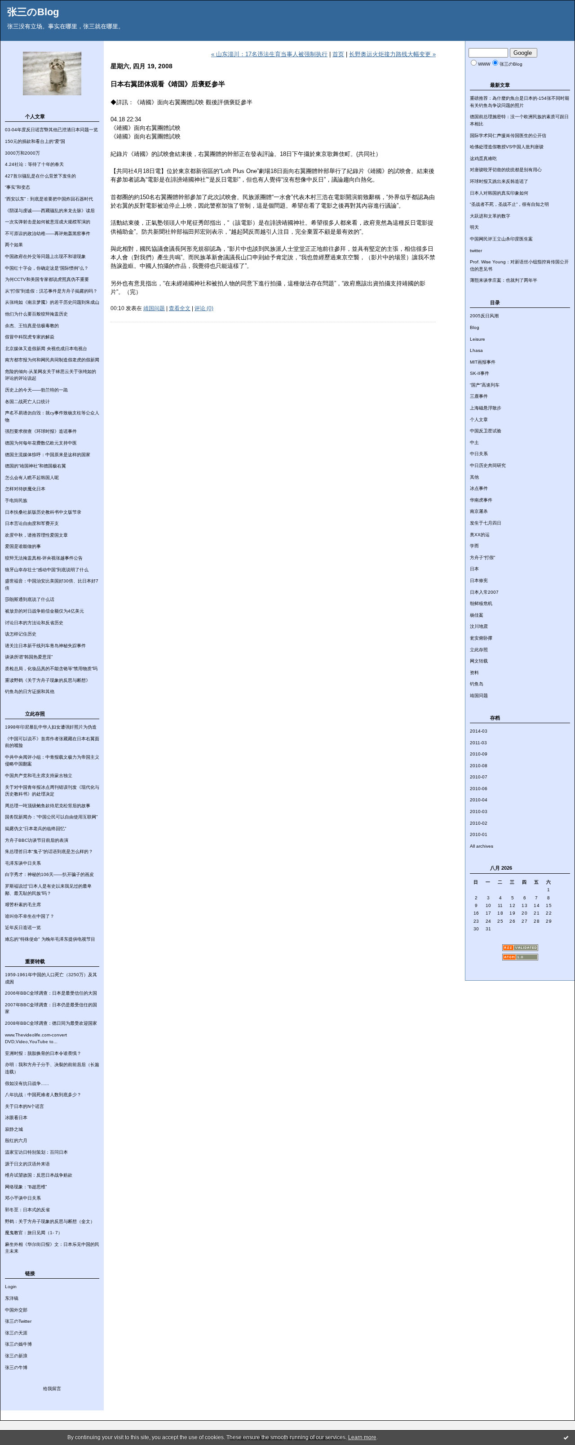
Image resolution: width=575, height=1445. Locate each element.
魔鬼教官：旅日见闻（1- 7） (33, 1232)
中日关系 (479, 453)
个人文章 (479, 419)
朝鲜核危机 (481, 603)
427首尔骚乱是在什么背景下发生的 (40, 175)
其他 (474, 477)
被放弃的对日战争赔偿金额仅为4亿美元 (44, 611)
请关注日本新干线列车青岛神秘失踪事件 (45, 645)
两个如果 (14, 244)
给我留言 (52, 1388)
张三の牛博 (16, 1367)
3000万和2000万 (22, 153)
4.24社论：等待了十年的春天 (34, 164)
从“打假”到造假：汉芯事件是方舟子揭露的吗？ (51, 291)
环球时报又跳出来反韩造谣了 (499, 181)
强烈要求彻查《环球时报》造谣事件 (41, 431)
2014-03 (478, 731)
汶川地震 (479, 626)
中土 (474, 442)
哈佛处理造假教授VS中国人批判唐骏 (507, 146)
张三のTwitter (18, 1321)
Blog (474, 327)
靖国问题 (479, 695)
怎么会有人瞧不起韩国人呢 (32, 477)
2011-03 (478, 742)
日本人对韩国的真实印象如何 (499, 193)
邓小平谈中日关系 (23, 1198)
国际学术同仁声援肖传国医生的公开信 (508, 135)
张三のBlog (33, 12)
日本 (474, 568)
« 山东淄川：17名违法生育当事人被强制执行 (269, 54)
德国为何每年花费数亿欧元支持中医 (41, 442)
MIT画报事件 (482, 362)
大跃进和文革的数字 (490, 215)
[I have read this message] (566, 1437)
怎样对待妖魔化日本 (25, 488)
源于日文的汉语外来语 (27, 1163)
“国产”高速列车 (485, 384)
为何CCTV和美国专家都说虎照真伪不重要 (47, 279)
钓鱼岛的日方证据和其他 (29, 691)
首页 (338, 54)
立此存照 (479, 649)
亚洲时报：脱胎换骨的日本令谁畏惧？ (43, 1053)
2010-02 (478, 823)
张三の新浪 (16, 1355)
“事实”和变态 (17, 187)
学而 (474, 545)
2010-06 (478, 788)
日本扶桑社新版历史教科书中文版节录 (43, 512)
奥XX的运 (480, 534)
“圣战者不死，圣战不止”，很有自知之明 (509, 204)
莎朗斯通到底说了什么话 (29, 599)
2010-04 (478, 799)
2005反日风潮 (484, 315)
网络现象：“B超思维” (26, 1186)
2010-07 (478, 776)
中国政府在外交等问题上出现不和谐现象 (45, 256)
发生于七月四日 (485, 522)
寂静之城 (14, 1129)
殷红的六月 (16, 1140)
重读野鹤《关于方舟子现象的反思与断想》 (47, 680)
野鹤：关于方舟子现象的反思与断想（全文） (50, 1221)
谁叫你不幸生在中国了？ (29, 916)
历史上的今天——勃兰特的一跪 (36, 389)
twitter (476, 250)
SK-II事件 (479, 373)
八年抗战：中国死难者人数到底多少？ (43, 1094)
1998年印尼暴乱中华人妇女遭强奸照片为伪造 (51, 727)
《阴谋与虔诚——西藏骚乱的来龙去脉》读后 (50, 210)
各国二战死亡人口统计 (27, 401)
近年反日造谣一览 (23, 927)
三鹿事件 (479, 396)
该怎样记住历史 (20, 633)
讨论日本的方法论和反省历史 (34, 622)
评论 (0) (204, 308)
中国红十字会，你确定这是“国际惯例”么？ (46, 268)
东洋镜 (11, 1298)
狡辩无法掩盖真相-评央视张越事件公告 (44, 558)
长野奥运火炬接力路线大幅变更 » (392, 54)
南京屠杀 (479, 511)
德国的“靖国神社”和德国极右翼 (35, 465)
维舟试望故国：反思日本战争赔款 (38, 1175)
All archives (481, 846)
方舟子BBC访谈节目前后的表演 (36, 840)
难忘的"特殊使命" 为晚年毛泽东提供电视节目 (50, 939)
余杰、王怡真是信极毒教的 (32, 325)
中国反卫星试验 (485, 430)
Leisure (477, 339)
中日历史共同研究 (488, 465)
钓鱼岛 (476, 683)
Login (11, 1286)
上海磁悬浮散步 (485, 407)
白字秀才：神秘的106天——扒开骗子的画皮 (49, 874)
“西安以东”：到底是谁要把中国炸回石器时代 (49, 198)
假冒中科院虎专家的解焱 (29, 336)
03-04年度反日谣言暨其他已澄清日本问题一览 (51, 129)
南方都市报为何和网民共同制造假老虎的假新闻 (52, 359)
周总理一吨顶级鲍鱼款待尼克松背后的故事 (47, 805)
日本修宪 (479, 580)
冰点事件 (479, 488)
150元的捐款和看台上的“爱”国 (35, 141)
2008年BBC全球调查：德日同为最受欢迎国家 (51, 1023)
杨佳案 (476, 615)
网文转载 (479, 660)
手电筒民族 (16, 500)
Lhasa (476, 350)
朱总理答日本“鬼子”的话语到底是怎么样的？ (49, 851)
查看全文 (179, 308)
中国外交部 (16, 1309)
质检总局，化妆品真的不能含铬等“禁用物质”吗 (51, 668)
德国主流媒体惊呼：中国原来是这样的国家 (47, 454)
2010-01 (478, 834)
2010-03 (478, 811)
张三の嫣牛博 (18, 1344)
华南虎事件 (481, 500)
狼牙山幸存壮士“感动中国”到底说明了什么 (46, 569)
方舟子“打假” (482, 557)
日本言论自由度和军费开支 (32, 523)
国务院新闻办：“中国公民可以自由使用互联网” (51, 816)
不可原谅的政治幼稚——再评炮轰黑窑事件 (47, 233)
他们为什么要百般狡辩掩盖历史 (36, 313)
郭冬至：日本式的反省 (27, 1209)
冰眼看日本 (16, 1117)
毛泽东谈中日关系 (23, 863)
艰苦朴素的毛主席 (23, 904)
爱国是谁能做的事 (23, 546)
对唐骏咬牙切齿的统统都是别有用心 (506, 169)
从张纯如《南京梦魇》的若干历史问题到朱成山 (52, 302)
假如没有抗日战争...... (27, 1083)
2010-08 (478, 765)
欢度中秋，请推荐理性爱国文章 (36, 535)
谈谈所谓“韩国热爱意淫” (29, 656)
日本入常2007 (484, 592)
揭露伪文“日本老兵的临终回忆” (35, 828)
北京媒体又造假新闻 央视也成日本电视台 (46, 348)
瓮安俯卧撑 (481, 638)
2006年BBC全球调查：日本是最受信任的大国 (51, 993)
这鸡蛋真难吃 (483, 158)
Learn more (362, 1437)
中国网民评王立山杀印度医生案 (501, 238)
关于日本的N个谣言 (24, 1106)
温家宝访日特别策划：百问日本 (36, 1152)
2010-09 (478, 753)
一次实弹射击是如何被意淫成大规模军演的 (47, 221)
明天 (474, 227)
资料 (474, 672)
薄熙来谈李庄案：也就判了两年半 (503, 280)
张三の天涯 (16, 1332)
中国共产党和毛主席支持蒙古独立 (38, 775)
